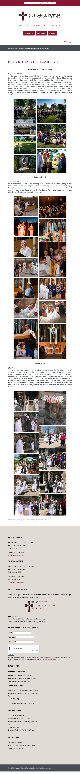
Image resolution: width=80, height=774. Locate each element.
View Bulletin (29, 33)
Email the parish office (16, 555)
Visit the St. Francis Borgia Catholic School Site (40, 3)
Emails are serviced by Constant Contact (47, 659)
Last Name (12, 642)
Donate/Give (41, 33)
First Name (12, 637)
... (0, 773)
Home (10, 48)
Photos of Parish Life (19, 48)
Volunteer (52, 33)
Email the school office (16, 582)
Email (10, 633)
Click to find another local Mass (21, 703)
